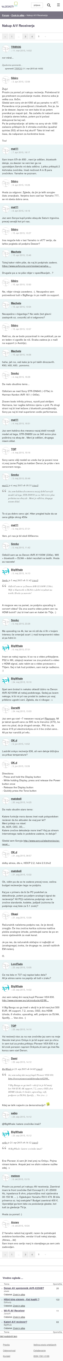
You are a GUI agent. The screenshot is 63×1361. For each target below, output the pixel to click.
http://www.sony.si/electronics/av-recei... (31, 842)
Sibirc (14, 78)
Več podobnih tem (8, 1336)
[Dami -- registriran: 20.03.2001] (5, 1060)
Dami (14, 1058)
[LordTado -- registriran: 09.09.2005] (5, 965)
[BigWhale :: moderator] (5, 571)
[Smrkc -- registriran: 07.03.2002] (5, 375)
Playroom (50, 718)
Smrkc (15, 373)
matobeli (16, 799)
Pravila (6, 1344)
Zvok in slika (19, 1294)
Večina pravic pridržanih (44, 1344)
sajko (14, 1113)
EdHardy (7, 1302)
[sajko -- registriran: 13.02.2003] (5, 1114)
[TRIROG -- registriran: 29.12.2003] (5, 48)
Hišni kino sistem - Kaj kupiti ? (21, 1299)
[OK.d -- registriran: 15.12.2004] (5, 742)
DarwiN (15, 708)
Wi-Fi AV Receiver (14, 1310)
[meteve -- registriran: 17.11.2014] (5, 1177)
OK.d (14, 740)
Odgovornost (9, 1350)
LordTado (17, 964)
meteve (15, 1176)
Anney (15, 1222)
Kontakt (6, 1356)
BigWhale (17, 570)
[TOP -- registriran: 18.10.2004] (5, 450)
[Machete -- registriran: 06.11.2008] (5, 253)
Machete (16, 252)
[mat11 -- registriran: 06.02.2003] (5, 150)
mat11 (14, 149)
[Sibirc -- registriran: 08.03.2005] (5, 80)
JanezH (7, 1313)
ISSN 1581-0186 (41, 1356)
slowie (6, 1291)
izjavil (35, 485)
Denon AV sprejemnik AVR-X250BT (24, 1288)
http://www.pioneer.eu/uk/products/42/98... (25, 1000)
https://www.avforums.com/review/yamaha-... (26, 266)
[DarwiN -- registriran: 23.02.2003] (5, 709)
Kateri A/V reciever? (15, 1321)
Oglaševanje (39, 1350)
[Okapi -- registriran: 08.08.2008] (5, 915)
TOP (13, 449)
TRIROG (16, 47)
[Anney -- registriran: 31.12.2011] (5, 1224)
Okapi (14, 914)
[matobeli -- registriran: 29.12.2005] (5, 800)
